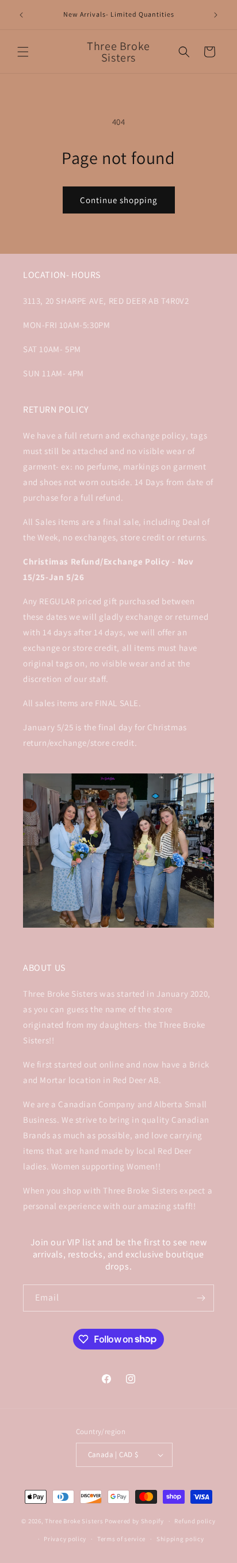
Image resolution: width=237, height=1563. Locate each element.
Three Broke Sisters (74, 1521)
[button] (23, 51)
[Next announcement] (215, 15)
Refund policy (194, 1521)
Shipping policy (180, 1539)
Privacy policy (65, 1539)
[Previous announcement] (21, 15)
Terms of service (121, 1539)
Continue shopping (119, 200)
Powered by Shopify (134, 1521)
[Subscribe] (200, 1298)
